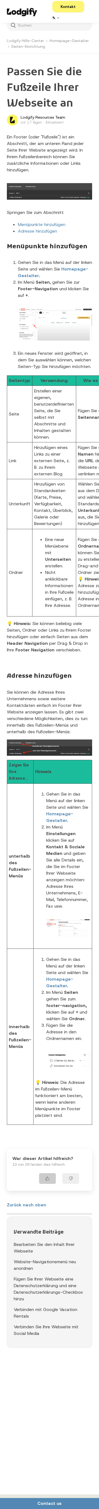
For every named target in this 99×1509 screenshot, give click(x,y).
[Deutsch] (55, 18)
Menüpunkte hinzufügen (41, 224)
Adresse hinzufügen (37, 231)
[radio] (47, 1178)
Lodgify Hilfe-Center (25, 40)
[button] (68, 6)
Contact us (49, 1503)
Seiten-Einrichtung (28, 46)
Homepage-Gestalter (69, 40)
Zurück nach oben (26, 1205)
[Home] (22, 11)
